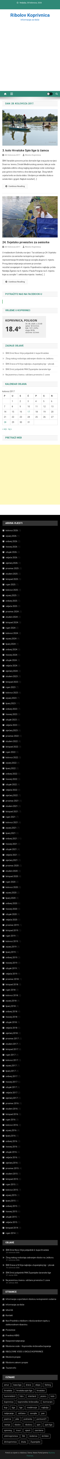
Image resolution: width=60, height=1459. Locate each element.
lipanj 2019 (11, 952)
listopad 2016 (12, 1114)
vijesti (27, 1430)
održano (22, 1413)
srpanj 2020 (11, 892)
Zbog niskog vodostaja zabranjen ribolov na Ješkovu (29, 358)
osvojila (33, 1413)
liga (13, 1407)
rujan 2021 (10, 817)
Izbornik (9, 1310)
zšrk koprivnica (11, 1436)
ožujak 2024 (11, 660)
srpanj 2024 (11, 638)
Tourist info (11, 1368)
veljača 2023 (11, 725)
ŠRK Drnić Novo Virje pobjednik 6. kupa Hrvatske (27, 353)
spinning (8, 1430)
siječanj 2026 (12, 563)
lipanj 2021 (11, 833)
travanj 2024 (11, 655)
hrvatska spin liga (24, 1390)
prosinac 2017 (12, 1038)
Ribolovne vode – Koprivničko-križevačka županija (28, 1346)
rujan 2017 (10, 1055)
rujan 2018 (10, 990)
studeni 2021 (12, 806)
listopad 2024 (12, 622)
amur (6, 1385)
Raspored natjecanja (15, 1341)
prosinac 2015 (12, 1168)
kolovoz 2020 (12, 887)
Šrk (23, 1436)
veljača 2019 (11, 974)
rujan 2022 (10, 752)
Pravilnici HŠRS (12, 1335)
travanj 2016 (11, 1147)
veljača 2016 (11, 1157)
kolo (52, 1396)
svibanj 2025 (11, 601)
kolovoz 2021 (12, 822)
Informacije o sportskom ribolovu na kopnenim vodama (31, 1299)
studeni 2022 (12, 741)
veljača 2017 (11, 1092)
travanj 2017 (11, 1082)
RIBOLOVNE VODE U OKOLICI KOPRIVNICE (24, 1351)
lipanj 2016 (11, 1136)
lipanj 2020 (11, 898)
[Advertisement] (30, 60)
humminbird (9, 1396)
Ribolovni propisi (13, 1357)
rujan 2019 (10, 936)
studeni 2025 (12, 574)
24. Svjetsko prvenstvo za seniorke (25, 242)
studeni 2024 (12, 617)
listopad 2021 (12, 811)
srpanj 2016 (11, 1130)
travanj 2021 (11, 844)
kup (5, 1407)
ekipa (37, 1385)
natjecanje (9, 1413)
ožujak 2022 (11, 784)
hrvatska (8, 1390)
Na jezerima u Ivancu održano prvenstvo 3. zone (28, 375)
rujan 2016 (10, 1119)
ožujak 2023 (11, 720)
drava (28, 1385)
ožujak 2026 (11, 552)
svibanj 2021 (11, 838)
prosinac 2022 (12, 736)
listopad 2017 (12, 1049)
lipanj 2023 (11, 703)
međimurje (32, 1407)
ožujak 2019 (11, 968)
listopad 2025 (12, 579)
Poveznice (10, 1330)
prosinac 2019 (12, 925)
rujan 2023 (10, 687)
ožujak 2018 (11, 1022)
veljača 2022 (11, 790)
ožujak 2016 (11, 1152)
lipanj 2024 (11, 644)
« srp (4, 429)
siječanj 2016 (12, 1163)
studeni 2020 (12, 871)
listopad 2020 (12, 876)
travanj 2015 (11, 1211)
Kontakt (9, 1315)
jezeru (43, 1396)
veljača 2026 (11, 557)
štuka (23, 1442)
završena (39, 1430)
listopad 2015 (12, 1179)
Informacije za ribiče (15, 1304)
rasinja (7, 1425)
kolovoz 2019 (12, 941)
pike (17, 1419)
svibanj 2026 (11, 541)
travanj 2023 (11, 714)
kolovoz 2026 (12, 530)
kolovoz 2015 (12, 1190)
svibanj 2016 (11, 1141)
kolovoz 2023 (12, 692)
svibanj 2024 (11, 649)
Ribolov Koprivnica (30, 15)
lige (21, 1407)
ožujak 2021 (11, 849)
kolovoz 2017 (12, 1060)
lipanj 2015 (11, 1201)
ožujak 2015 (11, 1217)
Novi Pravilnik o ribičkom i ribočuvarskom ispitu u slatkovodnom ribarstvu (28, 1323)
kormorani (47, 1402)
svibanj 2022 (11, 774)
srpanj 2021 (11, 828)
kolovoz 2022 (12, 757)
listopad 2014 (12, 1228)
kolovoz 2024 (12, 633)
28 (5, 422)
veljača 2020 (11, 920)
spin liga (48, 1425)
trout (18, 1430)
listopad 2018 (12, 984)
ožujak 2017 (11, 1087)
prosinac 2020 (12, 865)
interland (32, 1396)
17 (29, 412)
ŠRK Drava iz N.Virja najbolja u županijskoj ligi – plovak (30, 364)
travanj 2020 (11, 909)
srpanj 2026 (11, 536)
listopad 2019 (12, 930)
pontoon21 (42, 1419)
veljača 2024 (11, 665)
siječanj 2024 (12, 671)
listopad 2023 (12, 682)
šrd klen (45, 1436)
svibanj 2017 (11, 1076)
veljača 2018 (11, 1028)
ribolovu (28, 1425)
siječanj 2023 (12, 730)
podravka (28, 1419)
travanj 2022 (11, 779)
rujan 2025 (10, 584)
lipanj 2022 (11, 768)
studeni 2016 (12, 1109)
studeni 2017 (12, 1044)
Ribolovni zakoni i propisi (17, 1362)
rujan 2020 (10, 882)
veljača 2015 (11, 1222)
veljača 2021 (11, 855)
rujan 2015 (10, 1184)
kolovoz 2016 (12, 1125)
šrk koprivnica (10, 1442)
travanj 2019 (11, 963)
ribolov (18, 1425)
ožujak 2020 (11, 914)
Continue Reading (16, 186)
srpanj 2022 (11, 763)
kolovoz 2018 (12, 995)
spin (38, 1425)
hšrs (22, 1396)
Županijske (35, 1442)
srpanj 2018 (11, 1001)
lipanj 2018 (11, 1006)
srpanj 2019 (11, 947)
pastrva (7, 1419)
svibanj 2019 (11, 957)
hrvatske (41, 1390)
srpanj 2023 (11, 698)
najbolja (44, 1407)
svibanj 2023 (11, 709)
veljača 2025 (11, 606)
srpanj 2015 (11, 1195)
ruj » (10, 429)
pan (43, 1413)
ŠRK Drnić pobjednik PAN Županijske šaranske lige (28, 369)
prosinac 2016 (12, 1103)
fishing (48, 1385)
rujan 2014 (10, 1233)
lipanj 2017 (11, 1071)
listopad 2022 (12, 747)
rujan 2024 (10, 628)
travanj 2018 (11, 1017)
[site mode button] (50, 93)
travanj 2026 (11, 547)
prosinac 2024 (12, 611)
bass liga (17, 1385)
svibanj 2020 (11, 903)
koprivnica (8, 1402)
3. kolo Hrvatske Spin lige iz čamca (25, 150)
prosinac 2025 (12, 568)
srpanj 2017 (11, 1065)
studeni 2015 (12, 1174)
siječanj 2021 (12, 860)
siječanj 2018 (12, 1033)
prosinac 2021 (12, 801)
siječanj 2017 (12, 1098)
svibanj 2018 (11, 1011)
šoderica (33, 1436)
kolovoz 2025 (12, 590)
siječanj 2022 (12, 795)
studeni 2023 (12, 676)
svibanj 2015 (11, 1206)
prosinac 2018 (12, 979)
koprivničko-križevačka (28, 1402)
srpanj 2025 (11, 595)
